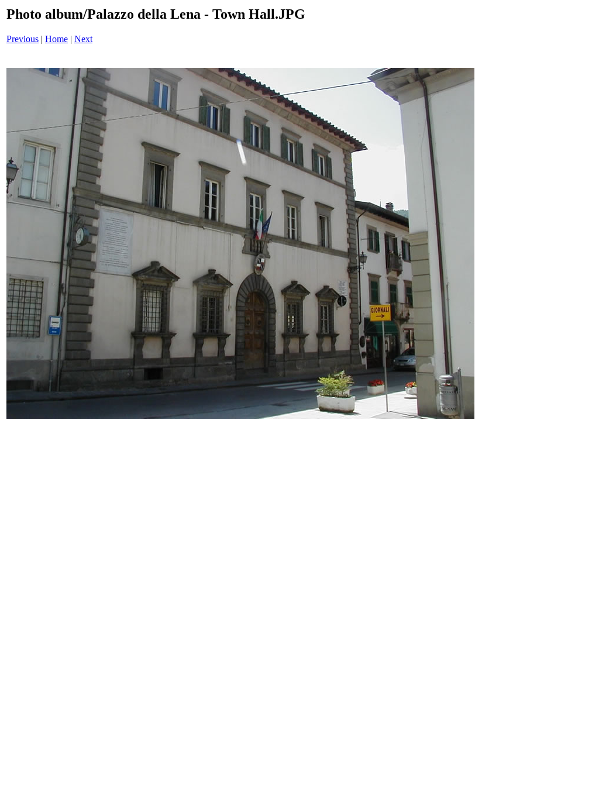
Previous (22, 39)
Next (83, 39)
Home (56, 39)
